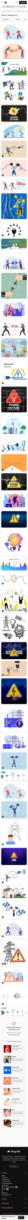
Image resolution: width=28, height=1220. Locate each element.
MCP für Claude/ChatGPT (9, 1187)
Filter (19, 19)
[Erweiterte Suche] (25, 19)
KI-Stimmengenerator (7, 1183)
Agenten (5, 1189)
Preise (16, 2)
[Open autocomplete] (3, 6)
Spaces (3, 1175)
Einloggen (23, 2)
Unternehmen (5, 1203)
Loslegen (4, 1199)
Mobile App (4, 1193)
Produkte (4, 1173)
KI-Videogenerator (6, 1181)
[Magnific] (14, 1152)
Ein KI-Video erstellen (20, 11)
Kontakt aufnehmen (7, 1208)
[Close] (26, 1218)
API (2, 1191)
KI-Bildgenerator (6, 1179)
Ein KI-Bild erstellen (7, 11)
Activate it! (21, 1217)
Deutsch (14, 1166)
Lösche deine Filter (14, 1035)
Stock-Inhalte (5, 1185)
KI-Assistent (5, 1177)
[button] (14, 1166)
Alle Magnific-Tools (6, 1194)
